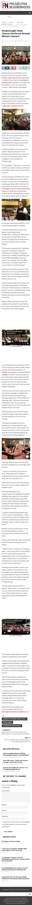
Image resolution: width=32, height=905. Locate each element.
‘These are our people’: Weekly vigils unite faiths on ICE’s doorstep (14, 849)
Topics (11, 22)
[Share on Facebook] (3, 68)
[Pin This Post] (14, 68)
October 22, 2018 (7, 757)
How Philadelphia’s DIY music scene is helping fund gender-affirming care (15, 868)
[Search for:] (16, 17)
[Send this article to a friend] (17, 68)
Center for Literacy (9, 372)
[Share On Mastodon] (28, 68)
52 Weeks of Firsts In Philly (11, 841)
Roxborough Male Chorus (12, 78)
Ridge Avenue (7, 722)
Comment (6, 791)
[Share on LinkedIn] (10, 68)
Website (5, 816)
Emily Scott (16, 771)
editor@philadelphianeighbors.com (15, 712)
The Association (12, 258)
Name (4, 805)
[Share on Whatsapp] (24, 68)
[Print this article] (21, 68)
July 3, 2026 (5, 862)
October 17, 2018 (6, 764)
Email (4, 810)
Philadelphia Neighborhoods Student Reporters (15, 889)
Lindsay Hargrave (17, 764)
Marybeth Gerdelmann (23, 41)
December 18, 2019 (8, 41)
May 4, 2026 (6, 880)
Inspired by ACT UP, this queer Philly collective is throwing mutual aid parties (16, 877)
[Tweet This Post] (7, 68)
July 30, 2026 (6, 843)
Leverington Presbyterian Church (14, 719)
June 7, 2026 (6, 871)
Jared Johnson (16, 757)
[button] (30, 12)
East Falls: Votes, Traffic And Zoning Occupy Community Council (15, 761)
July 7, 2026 (5, 852)
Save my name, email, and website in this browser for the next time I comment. (16, 824)
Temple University (21, 903)
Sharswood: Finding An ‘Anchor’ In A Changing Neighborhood (15, 768)
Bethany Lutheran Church (13, 106)
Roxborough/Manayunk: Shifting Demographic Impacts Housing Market (16, 754)
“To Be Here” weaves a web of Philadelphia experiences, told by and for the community (16, 859)
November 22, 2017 (7, 771)
